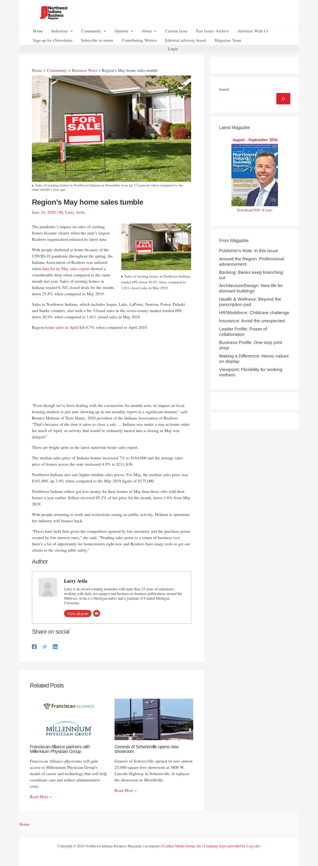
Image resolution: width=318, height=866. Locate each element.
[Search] (283, 98)
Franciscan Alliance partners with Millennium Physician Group (60, 749)
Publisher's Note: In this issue (248, 250)
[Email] (96, 613)
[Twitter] (44, 646)
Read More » (41, 796)
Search (224, 89)
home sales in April (61, 327)
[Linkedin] (55, 646)
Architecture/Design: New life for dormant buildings (251, 288)
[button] (70, 30)
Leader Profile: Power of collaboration (243, 331)
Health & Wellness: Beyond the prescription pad (250, 302)
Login (173, 48)
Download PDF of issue (254, 209)
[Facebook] (34, 646)
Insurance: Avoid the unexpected (252, 320)
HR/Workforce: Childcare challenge (254, 312)
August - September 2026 (254, 139)
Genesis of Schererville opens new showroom (146, 749)
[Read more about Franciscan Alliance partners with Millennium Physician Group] (69, 719)
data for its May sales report (65, 268)
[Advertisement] (111, 367)
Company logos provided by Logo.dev (232, 845)
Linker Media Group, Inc (182, 845)
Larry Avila (75, 580)
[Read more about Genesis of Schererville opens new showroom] (154, 719)
